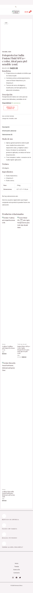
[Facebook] (16, 577)
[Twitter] (20, 577)
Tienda (16, 566)
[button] (3, 113)
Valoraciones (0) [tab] (7, 134)
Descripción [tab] (6, 127)
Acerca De (16, 570)
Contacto (17, 573)
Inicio (16, 563)
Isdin (9, 52)
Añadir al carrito (10, 107)
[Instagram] (13, 577)
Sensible (4, 52)
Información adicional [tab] (9, 131)
